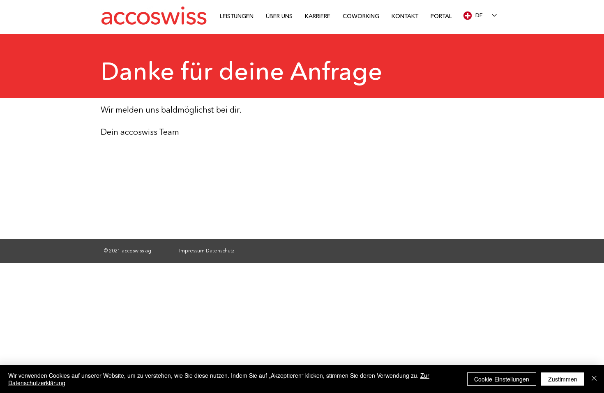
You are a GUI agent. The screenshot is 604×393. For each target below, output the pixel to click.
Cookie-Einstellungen (501, 379)
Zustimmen (562, 379)
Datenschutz (220, 250)
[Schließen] (594, 379)
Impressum (192, 250)
